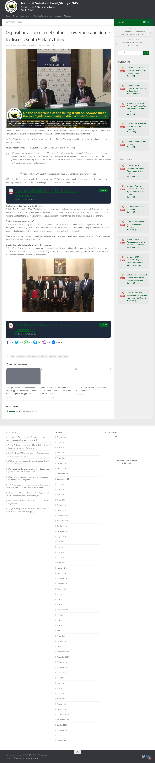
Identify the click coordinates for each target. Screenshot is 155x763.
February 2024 (62, 568)
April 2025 (60, 495)
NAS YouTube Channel (42, 16)
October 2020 (62, 662)
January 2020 (61, 709)
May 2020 (60, 688)
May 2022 (60, 605)
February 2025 (62, 505)
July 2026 (60, 442)
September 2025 (63, 479)
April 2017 (60, 735)
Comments (14, 411)
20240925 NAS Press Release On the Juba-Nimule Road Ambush (135, 260)
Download (104, 190)
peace (28, 356)
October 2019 (62, 725)
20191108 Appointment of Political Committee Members (136, 224)
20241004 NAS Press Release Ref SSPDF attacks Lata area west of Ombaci (137, 295)
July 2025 (60, 484)
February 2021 (62, 641)
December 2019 (63, 715)
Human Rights (21, 356)
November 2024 (63, 521)
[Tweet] (19, 342)
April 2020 (60, 694)
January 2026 (61, 469)
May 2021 (60, 626)
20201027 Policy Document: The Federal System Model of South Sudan (135, 170)
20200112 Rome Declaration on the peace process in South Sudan (136, 242)
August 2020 (61, 673)
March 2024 (61, 563)
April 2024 (60, 557)
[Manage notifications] (149, 758)
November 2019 (63, 720)
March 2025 (61, 500)
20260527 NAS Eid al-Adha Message (136, 143)
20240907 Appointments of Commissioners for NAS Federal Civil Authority (137, 277)
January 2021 (61, 646)
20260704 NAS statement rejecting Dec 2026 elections (136, 126)
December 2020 (63, 652)
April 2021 (60, 631)
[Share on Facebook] (10, 342)
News (15, 16)
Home (8, 16)
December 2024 (63, 516)
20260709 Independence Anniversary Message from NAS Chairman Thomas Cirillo (137, 107)
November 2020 (63, 657)
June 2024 (60, 547)
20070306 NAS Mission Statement (135, 208)
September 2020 (63, 667)
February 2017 (62, 741)
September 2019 (63, 730)
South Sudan (52, 356)
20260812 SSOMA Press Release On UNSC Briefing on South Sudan (136, 88)
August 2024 (61, 537)
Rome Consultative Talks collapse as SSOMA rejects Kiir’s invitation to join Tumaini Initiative (56, 391)
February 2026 (62, 463)
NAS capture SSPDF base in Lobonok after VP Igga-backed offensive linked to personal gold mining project (21, 391)
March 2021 (61, 636)
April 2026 (60, 453)
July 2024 (60, 542)
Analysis (58, 16)
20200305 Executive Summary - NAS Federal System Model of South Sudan (135, 190)
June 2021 (60, 620)
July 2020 (60, 678)
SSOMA (66, 356)
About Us (67, 16)
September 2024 (63, 531)
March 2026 (61, 458)
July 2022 (60, 594)
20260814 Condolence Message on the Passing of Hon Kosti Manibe (137, 70)
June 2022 (60, 599)
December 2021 (63, 610)
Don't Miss (10, 22)
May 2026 (60, 448)
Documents (25, 16)
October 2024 (62, 526)
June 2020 (60, 683)
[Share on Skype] (37, 342)
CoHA (12, 356)
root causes (35, 356)
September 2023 (63, 578)
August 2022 (61, 589)
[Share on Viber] (46, 342)
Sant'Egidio (44, 356)
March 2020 (61, 699)
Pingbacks (31, 411)
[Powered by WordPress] (14, 758)
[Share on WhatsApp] (28, 342)
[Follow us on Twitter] (144, 22)
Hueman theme (33, 758)
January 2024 (61, 573)
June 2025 (60, 489)
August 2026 (61, 437)
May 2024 (60, 552)
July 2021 (60, 615)
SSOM (60, 356)
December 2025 (63, 474)
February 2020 (62, 704)
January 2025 (61, 510)
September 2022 (63, 584)
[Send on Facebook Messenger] (57, 342)
